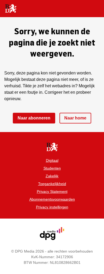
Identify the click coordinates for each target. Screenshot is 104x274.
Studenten (52, 168)
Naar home (75, 118)
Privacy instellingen (52, 207)
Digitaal (52, 160)
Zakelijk (52, 176)
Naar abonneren (34, 118)
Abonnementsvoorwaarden (52, 199)
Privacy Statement (52, 191)
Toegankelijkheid (52, 184)
